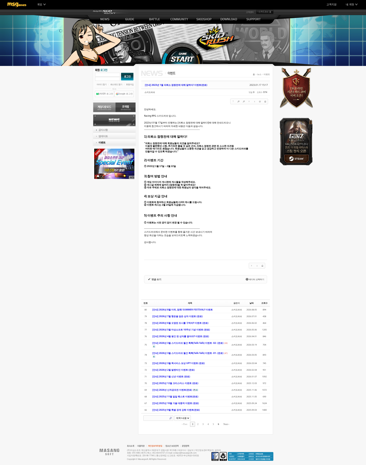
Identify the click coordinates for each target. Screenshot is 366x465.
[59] (225, 343)
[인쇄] (265, 101)
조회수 (264, 302)
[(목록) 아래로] (254, 101)
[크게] (238, 101)
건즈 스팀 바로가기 (297, 141)
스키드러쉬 (149, 92)
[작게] (243, 101)
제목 (190, 302)
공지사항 (103, 129)
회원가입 (130, 84)
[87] (225, 353)
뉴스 (259, 74)
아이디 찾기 (102, 84)
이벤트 (267, 74)
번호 (146, 302)
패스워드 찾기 (116, 84)
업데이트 (103, 136)
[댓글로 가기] (259, 101)
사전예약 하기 (297, 87)
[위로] (249, 101)
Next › (226, 424)
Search (170, 418)
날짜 (252, 302)
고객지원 (331, 4)
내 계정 (350, 4)
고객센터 (250, 12)
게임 (39, 4)
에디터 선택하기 (255, 279)
